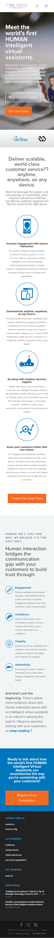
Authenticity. (22, 664)
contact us (9, 824)
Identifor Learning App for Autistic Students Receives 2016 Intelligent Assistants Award (24, 903)
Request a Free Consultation (27, 798)
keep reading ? (21, 731)
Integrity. (20, 641)
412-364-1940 (39, 933)
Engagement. (23, 587)
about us (9, 876)
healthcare (10, 845)
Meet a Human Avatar (23, 97)
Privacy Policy (22, 933)
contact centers (12, 850)
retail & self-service (13, 855)
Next (44, 138)
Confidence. (22, 614)
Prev (9, 138)
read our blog (11, 829)
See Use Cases (18, 111)
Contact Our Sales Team (27, 498)
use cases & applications (15, 860)
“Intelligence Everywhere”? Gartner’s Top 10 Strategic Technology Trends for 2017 (24, 892)
